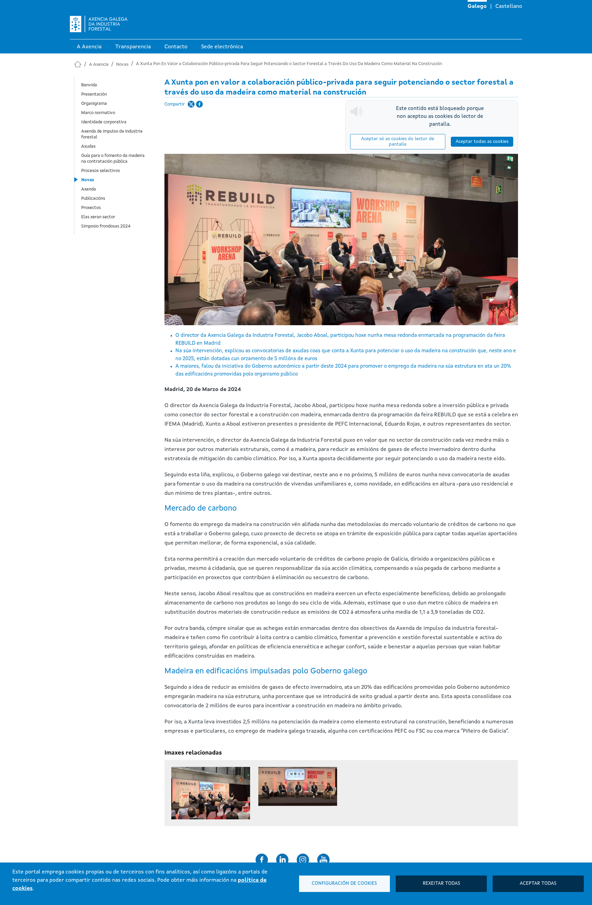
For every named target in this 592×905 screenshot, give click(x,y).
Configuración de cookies (344, 883)
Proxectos (91, 208)
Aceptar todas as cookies (482, 141)
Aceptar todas (538, 883)
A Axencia (89, 47)
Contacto (175, 47)
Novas (122, 64)
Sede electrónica (222, 47)
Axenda (88, 189)
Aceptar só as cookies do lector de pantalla (397, 142)
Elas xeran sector (98, 217)
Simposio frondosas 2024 (106, 226)
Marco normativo (98, 113)
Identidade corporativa (103, 122)
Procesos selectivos (100, 171)
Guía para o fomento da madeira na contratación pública (113, 159)
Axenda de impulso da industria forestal (112, 134)
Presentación (94, 94)
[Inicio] (98, 26)
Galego (477, 6)
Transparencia (133, 47)
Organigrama (94, 103)
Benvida (89, 85)
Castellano (508, 6)
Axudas (88, 146)
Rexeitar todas (441, 883)
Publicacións (93, 198)
